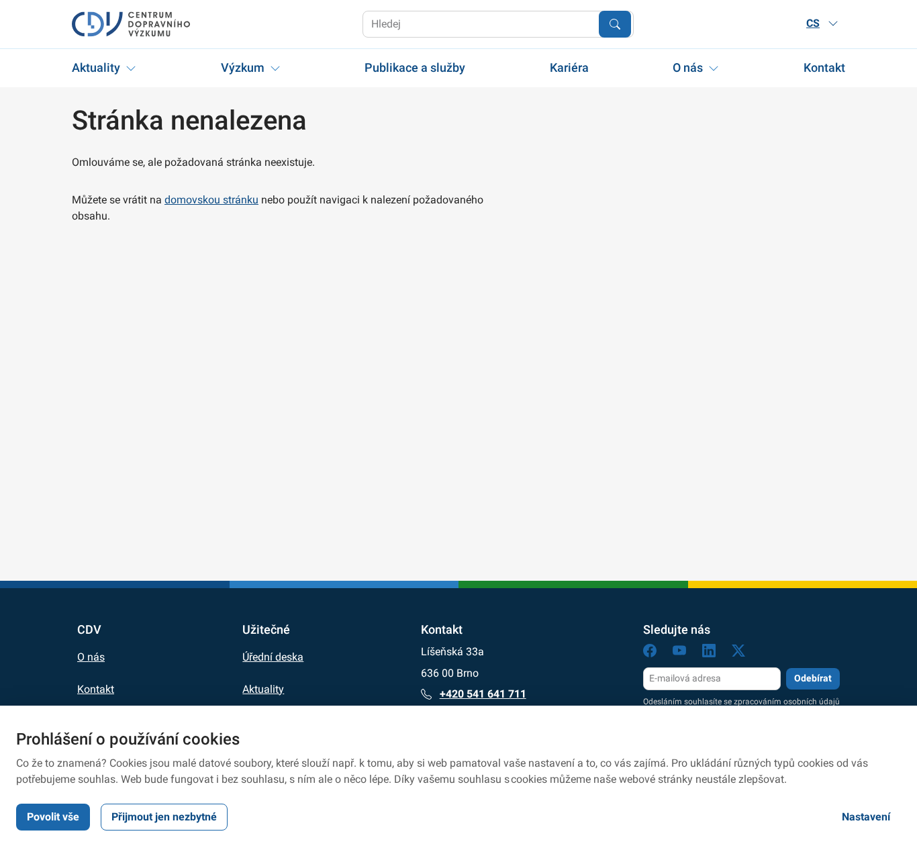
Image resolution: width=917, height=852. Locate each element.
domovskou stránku (211, 199)
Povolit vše (53, 816)
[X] (738, 653)
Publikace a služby (415, 67)
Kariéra (569, 67)
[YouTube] (679, 653)
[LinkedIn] (709, 653)
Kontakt (824, 67)
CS (813, 23)
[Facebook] (650, 653)
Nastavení (866, 816)
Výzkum (242, 67)
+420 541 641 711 (483, 694)
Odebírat (813, 678)
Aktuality (96, 67)
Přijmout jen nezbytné (164, 816)
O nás (688, 67)
